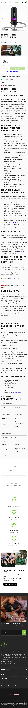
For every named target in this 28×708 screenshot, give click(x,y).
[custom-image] (4, 647)
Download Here (16, 392)
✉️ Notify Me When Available (10, 71)
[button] (1, 2)
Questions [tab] (13, 477)
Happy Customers (14, 543)
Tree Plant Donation (14, 517)
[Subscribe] (24, 632)
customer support (7, 578)
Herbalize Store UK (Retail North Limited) (12, 691)
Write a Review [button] (14, 470)
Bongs (20, 251)
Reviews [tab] (4, 477)
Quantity (4, 65)
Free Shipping (14, 504)
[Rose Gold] (8, 61)
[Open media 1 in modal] (14, 19)
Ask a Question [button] (14, 474)
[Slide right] (25, 18)
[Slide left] (2, 18)
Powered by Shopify (22, 691)
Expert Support (14, 530)
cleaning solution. (15, 222)
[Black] (4, 61)
